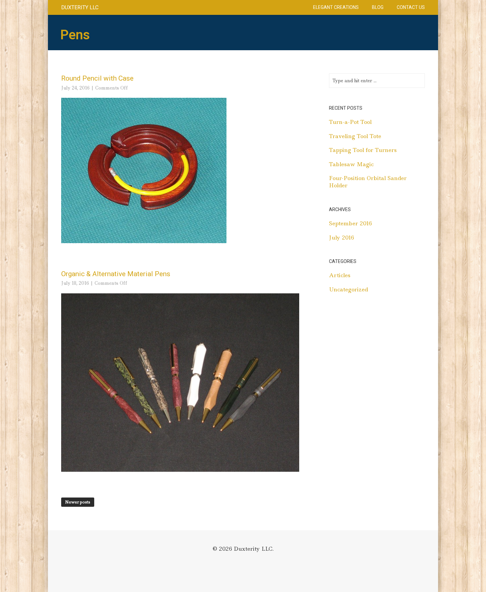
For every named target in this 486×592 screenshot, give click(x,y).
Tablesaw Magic (351, 164)
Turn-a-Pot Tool (350, 122)
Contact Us (411, 7)
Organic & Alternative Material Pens (115, 274)
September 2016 (350, 223)
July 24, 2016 (75, 88)
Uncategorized (348, 289)
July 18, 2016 (75, 283)
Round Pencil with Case (97, 78)
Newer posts (77, 502)
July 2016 (341, 237)
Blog (378, 7)
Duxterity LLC (80, 7)
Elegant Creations (336, 7)
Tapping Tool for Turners (363, 150)
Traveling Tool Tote (355, 136)
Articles (339, 275)
